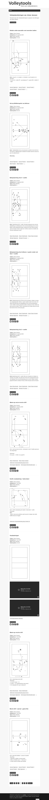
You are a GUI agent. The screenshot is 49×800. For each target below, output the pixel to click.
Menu (10, 10)
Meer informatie (12, 167)
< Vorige (11, 783)
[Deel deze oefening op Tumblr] (17, 95)
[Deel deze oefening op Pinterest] (15, 95)
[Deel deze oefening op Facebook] (13, 95)
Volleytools (20, 3)
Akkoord (37, 799)
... (26, 89)
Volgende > (30, 783)
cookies (24, 794)
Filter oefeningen (13, 22)
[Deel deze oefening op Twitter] (10, 95)
